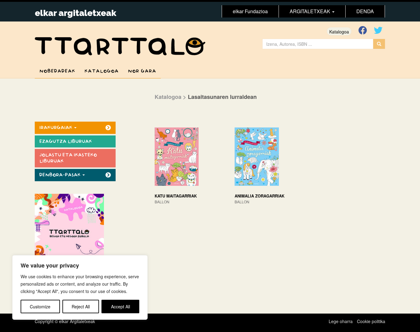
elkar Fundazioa (250, 11)
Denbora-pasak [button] (60, 175)
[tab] (75, 128)
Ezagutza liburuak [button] (65, 141)
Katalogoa (339, 32)
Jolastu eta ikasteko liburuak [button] (68, 158)
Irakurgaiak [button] (56, 128)
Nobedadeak (57, 71)
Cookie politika (371, 321)
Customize (40, 306)
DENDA (365, 11)
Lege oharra (341, 321)
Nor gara (142, 71)
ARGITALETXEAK (310, 11)
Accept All (120, 306)
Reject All (81, 306)
